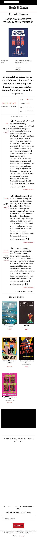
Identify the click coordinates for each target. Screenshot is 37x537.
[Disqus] (18, 471)
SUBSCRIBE (18, 526)
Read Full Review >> (28, 242)
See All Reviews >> (24, 291)
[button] (18, 418)
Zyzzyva (6, 260)
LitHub (15, 536)
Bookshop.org (7, 533)
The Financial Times (6, 208)
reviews (12, 106)
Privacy (22, 536)
